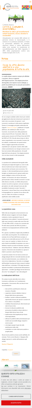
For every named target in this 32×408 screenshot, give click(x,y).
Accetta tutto (16, 403)
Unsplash (10, 349)
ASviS (6, 25)
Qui (2, 386)
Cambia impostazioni (16, 396)
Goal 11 (11, 25)
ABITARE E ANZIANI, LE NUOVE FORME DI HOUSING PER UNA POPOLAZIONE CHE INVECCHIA (16, 202)
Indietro (16, 353)
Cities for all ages (12, 127)
